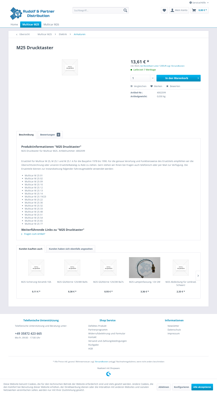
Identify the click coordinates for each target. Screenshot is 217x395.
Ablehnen (164, 386)
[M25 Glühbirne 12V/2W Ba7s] (108, 268)
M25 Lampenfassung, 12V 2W (144, 281)
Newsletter (173, 325)
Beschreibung (26, 134)
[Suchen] (125, 10)
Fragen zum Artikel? (34, 233)
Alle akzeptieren (202, 386)
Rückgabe (93, 344)
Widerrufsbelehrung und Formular (106, 333)
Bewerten (174, 86)
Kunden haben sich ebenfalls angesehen (71, 248)
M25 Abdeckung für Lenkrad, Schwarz (181, 283)
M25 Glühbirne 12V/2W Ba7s (108, 281)
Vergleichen (139, 86)
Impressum (174, 333)
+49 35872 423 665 (28, 333)
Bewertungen (49, 134)
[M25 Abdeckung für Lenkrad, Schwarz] (181, 268)
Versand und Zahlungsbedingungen (107, 340)
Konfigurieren (181, 386)
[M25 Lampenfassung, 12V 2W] (144, 268)
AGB (90, 348)
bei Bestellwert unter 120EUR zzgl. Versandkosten (162, 65)
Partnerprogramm (98, 329)
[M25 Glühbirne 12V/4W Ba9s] (72, 268)
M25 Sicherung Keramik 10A (36, 281)
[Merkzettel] (164, 10)
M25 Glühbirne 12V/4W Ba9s (72, 281)
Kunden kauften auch (30, 248)
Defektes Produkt (97, 325)
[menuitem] (101, 10)
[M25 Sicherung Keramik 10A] (36, 268)
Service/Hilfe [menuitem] (199, 2)
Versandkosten (101, 361)
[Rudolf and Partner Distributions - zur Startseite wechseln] (32, 13)
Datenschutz (174, 329)
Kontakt (92, 337)
